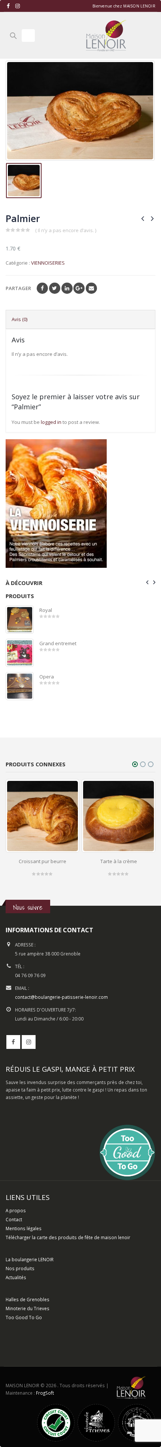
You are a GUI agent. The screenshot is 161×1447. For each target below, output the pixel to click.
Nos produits (20, 1268)
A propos (16, 1210)
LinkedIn (67, 288)
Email (91, 288)
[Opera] (20, 686)
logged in (51, 422)
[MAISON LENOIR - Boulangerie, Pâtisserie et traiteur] (106, 35)
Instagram (29, 1042)
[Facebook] (8, 6)
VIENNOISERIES (48, 262)
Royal (45, 610)
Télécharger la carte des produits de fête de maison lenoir (68, 1237)
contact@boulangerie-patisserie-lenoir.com (61, 997)
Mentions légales (24, 1228)
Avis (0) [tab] (19, 319)
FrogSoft (45, 1393)
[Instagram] (17, 6)
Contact (14, 1219)
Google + (79, 288)
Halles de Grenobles (27, 1299)
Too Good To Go (24, 1317)
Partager (18, 288)
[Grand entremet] (20, 653)
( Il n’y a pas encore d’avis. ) (65, 230)
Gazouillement (54, 288)
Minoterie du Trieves (27, 1308)
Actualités (16, 1277)
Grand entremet (57, 643)
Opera (46, 676)
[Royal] (20, 620)
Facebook (42, 288)
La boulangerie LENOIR (30, 1259)
